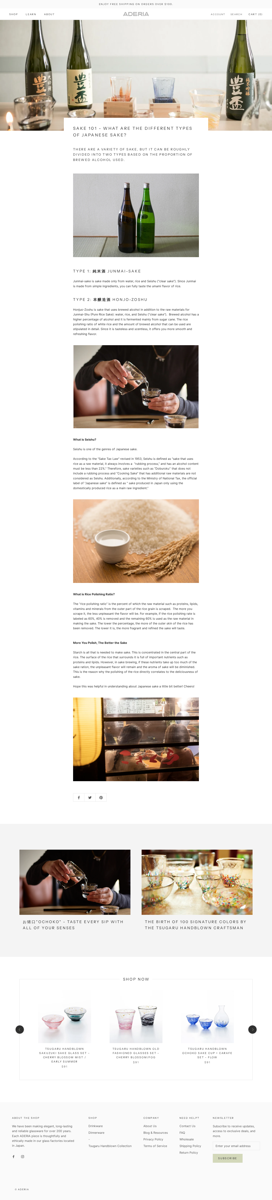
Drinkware (95, 1126)
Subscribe (227, 1158)
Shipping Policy (190, 1146)
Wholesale (186, 1139)
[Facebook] (13, 1156)
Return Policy (188, 1152)
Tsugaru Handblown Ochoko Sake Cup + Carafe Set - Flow (207, 1053)
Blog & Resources (155, 1132)
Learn (31, 14)
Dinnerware (96, 1132)
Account (218, 14)
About (49, 14)
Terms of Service (155, 1146)
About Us (150, 1126)
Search (236, 14)
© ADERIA (22, 1189)
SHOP (13, 14)
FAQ (182, 1132)
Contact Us (187, 1126)
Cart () (256, 14)
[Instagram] (22, 1156)
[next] (252, 1029)
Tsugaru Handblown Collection (110, 1146)
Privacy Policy (153, 1139)
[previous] (19, 1029)
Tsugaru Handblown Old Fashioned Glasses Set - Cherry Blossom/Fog (136, 1053)
